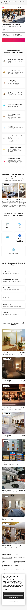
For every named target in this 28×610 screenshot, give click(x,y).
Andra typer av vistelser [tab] (7, 557)
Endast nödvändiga (13, 597)
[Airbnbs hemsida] (3, 7)
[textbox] (7, 36)
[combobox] (13, 31)
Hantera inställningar (13, 601)
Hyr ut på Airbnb (20, 7)
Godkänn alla (13, 594)
